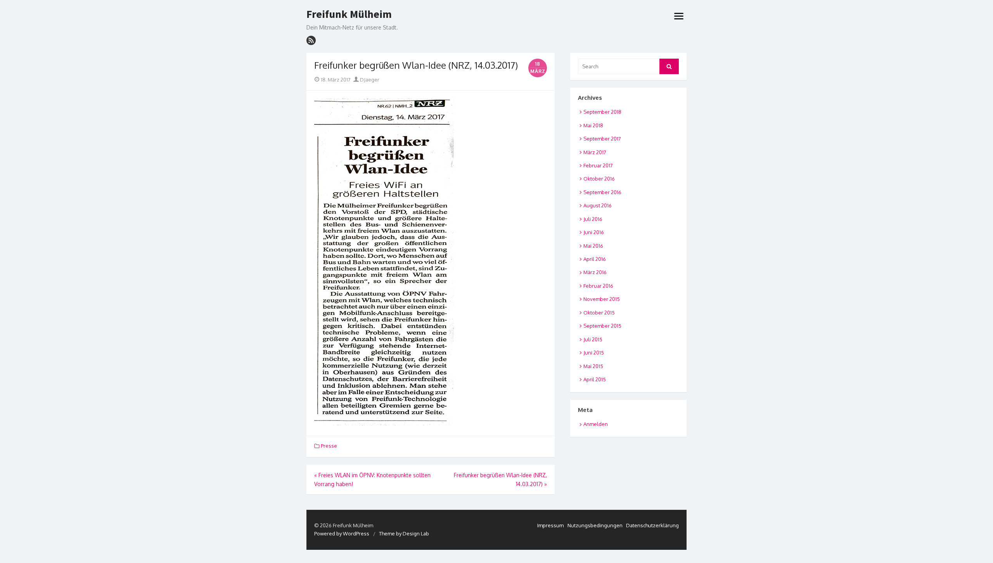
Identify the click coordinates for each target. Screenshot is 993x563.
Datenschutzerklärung (652, 525)
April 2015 (594, 379)
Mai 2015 (593, 366)
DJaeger (369, 79)
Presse (329, 446)
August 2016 (597, 205)
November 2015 (601, 299)
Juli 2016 (592, 219)
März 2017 (594, 152)
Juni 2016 (593, 232)
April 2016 (594, 259)
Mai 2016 (593, 246)
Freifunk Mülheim (349, 14)
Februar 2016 (598, 286)
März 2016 (595, 272)
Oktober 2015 (599, 312)
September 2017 (602, 139)
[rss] (311, 40)
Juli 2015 (592, 339)
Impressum (550, 525)
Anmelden (595, 424)
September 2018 (602, 112)
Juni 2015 (593, 352)
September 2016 (602, 192)
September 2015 (602, 326)
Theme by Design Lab (404, 533)
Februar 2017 (598, 165)
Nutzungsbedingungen (595, 525)
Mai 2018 (593, 125)
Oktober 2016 (599, 179)
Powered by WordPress (341, 533)
